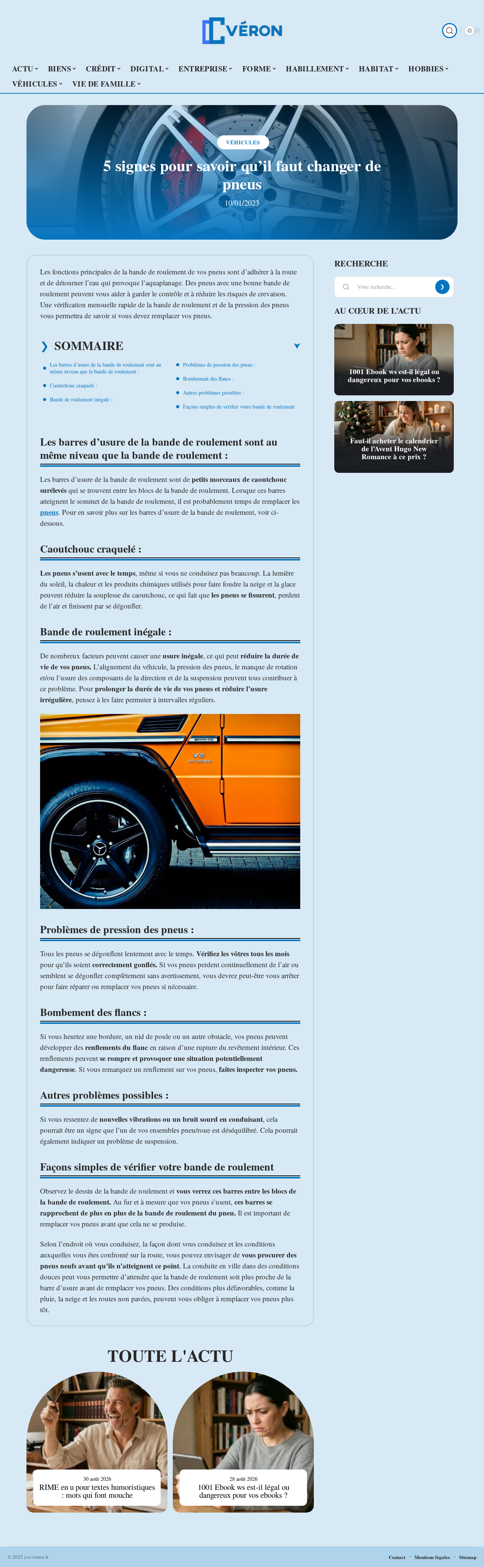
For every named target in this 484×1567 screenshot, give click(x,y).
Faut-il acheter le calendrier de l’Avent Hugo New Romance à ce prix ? (394, 448)
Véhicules (243, 142)
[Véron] (242, 30)
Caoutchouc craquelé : (73, 385)
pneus (49, 512)
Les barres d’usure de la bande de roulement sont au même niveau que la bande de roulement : (105, 368)
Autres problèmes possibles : (213, 392)
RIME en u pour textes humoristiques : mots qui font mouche (97, 1491)
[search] (449, 30)
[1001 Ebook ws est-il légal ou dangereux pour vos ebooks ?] (243, 1442)
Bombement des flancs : (208, 378)
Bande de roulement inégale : (81, 399)
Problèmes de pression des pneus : (219, 364)
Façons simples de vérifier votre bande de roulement (239, 406)
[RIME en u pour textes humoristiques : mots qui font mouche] (97, 1442)
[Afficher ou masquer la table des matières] (211, 346)
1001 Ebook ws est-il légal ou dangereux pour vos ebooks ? (243, 1491)
